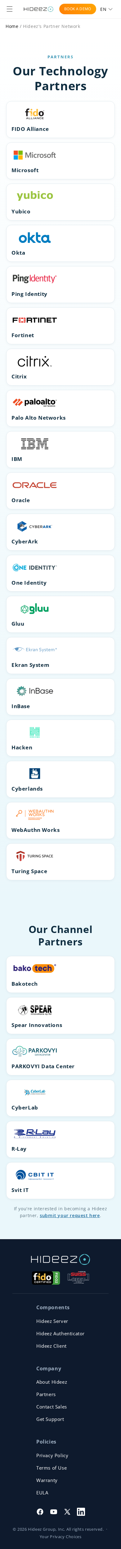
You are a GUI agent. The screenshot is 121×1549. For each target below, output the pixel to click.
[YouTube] (54, 1512)
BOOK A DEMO (77, 9)
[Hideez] (60, 1259)
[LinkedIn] (81, 1512)
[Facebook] (40, 1512)
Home (12, 26)
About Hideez (51, 1382)
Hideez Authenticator (60, 1333)
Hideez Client (51, 1346)
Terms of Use (51, 1468)
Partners (46, 1394)
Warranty (47, 1480)
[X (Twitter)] (67, 1512)
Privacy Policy (52, 1455)
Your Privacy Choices (61, 1536)
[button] (9, 9)
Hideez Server (52, 1321)
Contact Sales (51, 1407)
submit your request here (70, 1215)
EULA (42, 1492)
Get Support (50, 1419)
